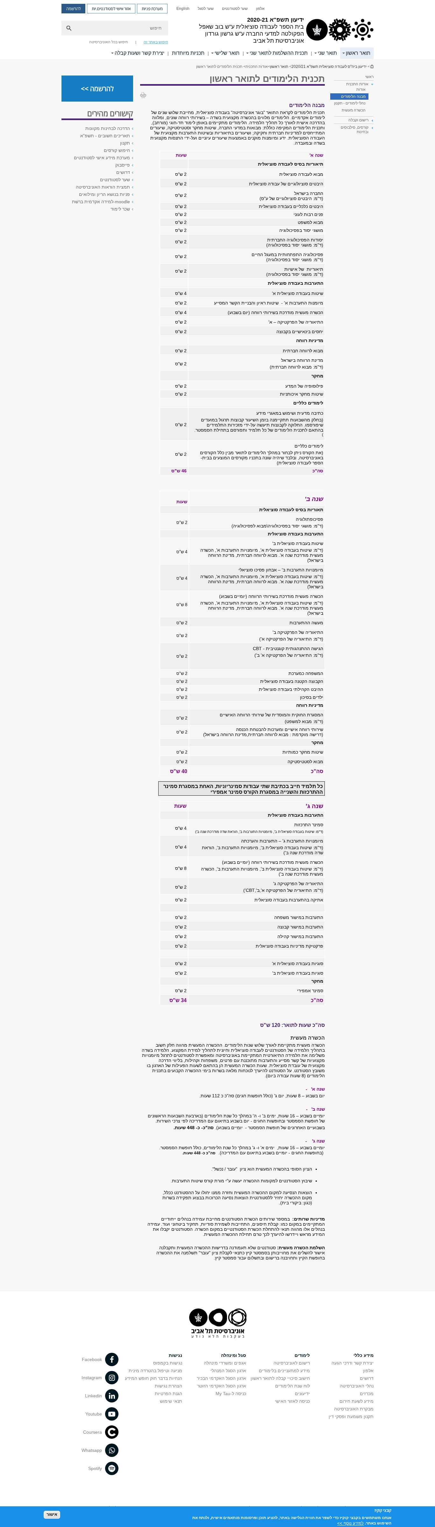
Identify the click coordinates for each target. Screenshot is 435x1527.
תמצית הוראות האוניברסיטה (103, 187)
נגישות (175, 1355)
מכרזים (367, 1393)
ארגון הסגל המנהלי (228, 1370)
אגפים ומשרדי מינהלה (225, 1363)
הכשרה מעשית (354, 110)
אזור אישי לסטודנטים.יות (111, 8)
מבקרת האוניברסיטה (354, 1408)
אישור (51, 1514)
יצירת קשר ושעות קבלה (139, 53)
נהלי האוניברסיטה (357, 1385)
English (182, 8)
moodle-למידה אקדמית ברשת (101, 201)
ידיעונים (302, 1393)
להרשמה (73, 8)
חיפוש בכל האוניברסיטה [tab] (108, 42)
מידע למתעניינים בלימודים (284, 1370)
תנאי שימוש (171, 1401)
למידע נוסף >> (350, 1523)
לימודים (302, 1355)
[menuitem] (260, 8)
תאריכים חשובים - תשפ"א (105, 135)
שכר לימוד (120, 208)
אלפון (260, 8)
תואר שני (327, 53)
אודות (361, 89)
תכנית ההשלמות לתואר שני (279, 53)
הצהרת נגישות (168, 1385)
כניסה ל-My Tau (231, 1393)
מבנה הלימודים (353, 96)
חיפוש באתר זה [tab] (156, 42)
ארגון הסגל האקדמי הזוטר (221, 1385)
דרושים (123, 172)
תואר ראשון (358, 53)
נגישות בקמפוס (167, 1363)
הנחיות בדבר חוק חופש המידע (153, 1378)
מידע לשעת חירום (356, 1401)
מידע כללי (363, 1355)
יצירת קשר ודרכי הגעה (353, 1363)
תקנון (125, 143)
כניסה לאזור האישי (292, 1401)
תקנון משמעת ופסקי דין (351, 1416)
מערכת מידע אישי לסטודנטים (102, 157)
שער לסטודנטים (235, 8)
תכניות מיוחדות (188, 53)
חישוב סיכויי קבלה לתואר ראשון (280, 1378)
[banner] (217, 29)
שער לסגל (206, 8)
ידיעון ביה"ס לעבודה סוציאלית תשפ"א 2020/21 (372, 66)
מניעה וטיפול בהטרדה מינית (155, 1370)
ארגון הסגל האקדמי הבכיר (221, 1378)
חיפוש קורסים (117, 150)
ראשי (369, 77)
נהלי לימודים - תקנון (350, 103)
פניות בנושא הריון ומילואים (104, 194)
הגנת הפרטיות (168, 1393)
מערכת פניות (152, 8)
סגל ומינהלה (233, 1355)
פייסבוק (122, 165)
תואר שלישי (227, 53)
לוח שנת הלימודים (292, 1385)
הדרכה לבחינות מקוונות (107, 128)
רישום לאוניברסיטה (292, 1363)
